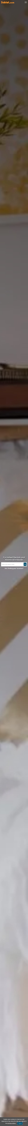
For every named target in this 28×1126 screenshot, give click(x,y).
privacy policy (12, 1123)
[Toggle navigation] (26, 2)
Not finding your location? (14, 568)
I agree (20, 1123)
